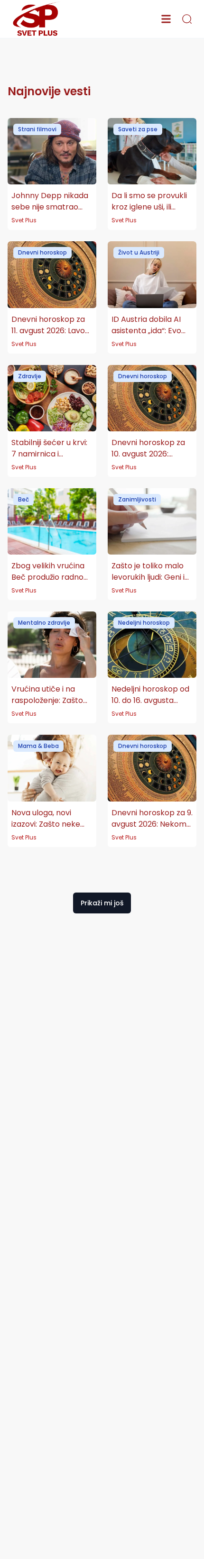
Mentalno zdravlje (44, 623)
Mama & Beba (38, 746)
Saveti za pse (138, 129)
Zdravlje (29, 376)
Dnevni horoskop (42, 252)
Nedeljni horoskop (144, 623)
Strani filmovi (37, 129)
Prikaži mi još (102, 903)
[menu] (166, 19)
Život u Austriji (138, 252)
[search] (186, 18)
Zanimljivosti (137, 499)
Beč (23, 499)
